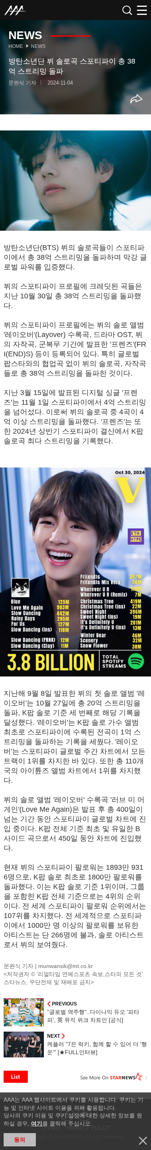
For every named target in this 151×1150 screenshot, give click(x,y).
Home (15, 46)
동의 (19, 1139)
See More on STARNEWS (114, 1077)
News (38, 46)
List (16, 1077)
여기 (36, 1123)
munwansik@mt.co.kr (65, 966)
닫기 (143, 1141)
